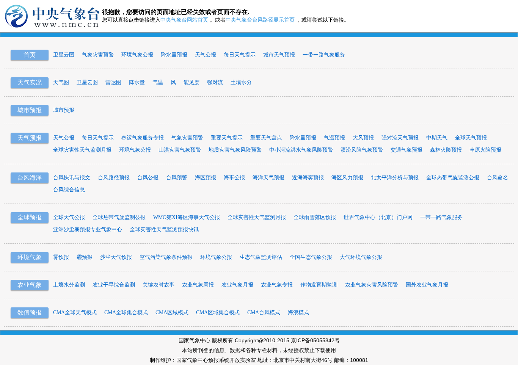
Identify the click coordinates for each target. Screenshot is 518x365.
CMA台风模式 (263, 312)
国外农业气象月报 (427, 285)
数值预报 (29, 312)
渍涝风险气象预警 (362, 150)
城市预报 (29, 110)
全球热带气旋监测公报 (452, 177)
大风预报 (363, 138)
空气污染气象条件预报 (166, 257)
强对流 (215, 82)
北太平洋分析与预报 (395, 177)
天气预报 (29, 138)
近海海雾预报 (308, 177)
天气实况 (29, 82)
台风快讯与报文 (71, 177)
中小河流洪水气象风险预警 (301, 150)
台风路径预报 (114, 177)
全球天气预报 (471, 138)
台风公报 (148, 177)
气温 (157, 82)
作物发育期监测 (318, 285)
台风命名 (497, 177)
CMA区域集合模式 (218, 312)
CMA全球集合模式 (126, 312)
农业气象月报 (237, 285)
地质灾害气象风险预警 (235, 150)
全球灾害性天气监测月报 (82, 150)
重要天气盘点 (266, 138)
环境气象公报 (137, 55)
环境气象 (29, 257)
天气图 (61, 82)
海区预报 (205, 177)
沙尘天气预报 (116, 257)
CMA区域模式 (171, 312)
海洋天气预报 (268, 177)
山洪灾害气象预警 (180, 150)
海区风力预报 (347, 177)
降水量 (137, 82)
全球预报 (29, 217)
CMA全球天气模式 (75, 312)
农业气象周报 (198, 285)
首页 (30, 55)
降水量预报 (174, 55)
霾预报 (85, 257)
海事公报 (234, 177)
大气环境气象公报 (361, 257)
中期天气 (436, 138)
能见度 (191, 82)
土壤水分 (241, 82)
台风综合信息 (69, 190)
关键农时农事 (158, 285)
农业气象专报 (277, 285)
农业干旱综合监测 (114, 285)
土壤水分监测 (69, 285)
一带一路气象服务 (324, 55)
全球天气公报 (69, 217)
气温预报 (334, 138)
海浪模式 (298, 312)
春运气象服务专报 (142, 138)
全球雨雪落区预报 (315, 217)
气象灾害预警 (98, 55)
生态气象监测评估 (261, 257)
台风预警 (176, 177)
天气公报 (205, 55)
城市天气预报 (279, 55)
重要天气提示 (227, 138)
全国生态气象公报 (311, 257)
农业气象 (29, 285)
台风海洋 (29, 177)
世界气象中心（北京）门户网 (378, 217)
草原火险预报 (485, 150)
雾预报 (61, 257)
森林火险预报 (446, 150)
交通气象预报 (406, 150)
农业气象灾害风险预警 (371, 285)
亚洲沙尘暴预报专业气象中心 (87, 229)
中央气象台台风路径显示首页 (260, 20)
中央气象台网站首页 (184, 20)
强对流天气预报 (400, 138)
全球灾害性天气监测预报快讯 (164, 229)
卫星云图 (63, 55)
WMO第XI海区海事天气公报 (186, 217)
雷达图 (113, 82)
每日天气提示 (240, 55)
